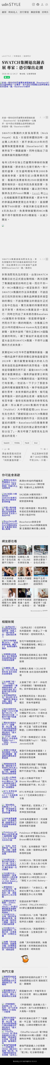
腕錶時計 (27, 56)
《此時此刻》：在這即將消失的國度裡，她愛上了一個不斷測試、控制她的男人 (33, 631)
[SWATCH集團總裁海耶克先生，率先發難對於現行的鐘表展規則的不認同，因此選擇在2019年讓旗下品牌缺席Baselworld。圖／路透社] (25, 241)
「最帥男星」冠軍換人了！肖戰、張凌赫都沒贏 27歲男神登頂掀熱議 (33, 809)
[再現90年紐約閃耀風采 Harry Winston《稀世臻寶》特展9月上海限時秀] (10, 484)
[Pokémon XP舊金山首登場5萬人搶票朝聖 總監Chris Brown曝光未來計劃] (10, 836)
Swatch (6, 443)
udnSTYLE (6, 56)
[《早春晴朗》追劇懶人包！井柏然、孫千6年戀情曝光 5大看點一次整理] (10, 1008)
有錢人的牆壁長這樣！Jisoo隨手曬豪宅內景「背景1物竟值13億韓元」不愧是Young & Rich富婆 (25, 581)
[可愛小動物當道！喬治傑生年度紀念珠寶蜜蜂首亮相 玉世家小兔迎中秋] (10, 511)
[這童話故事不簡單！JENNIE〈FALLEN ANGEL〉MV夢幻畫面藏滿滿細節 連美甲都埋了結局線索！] (10, 905)
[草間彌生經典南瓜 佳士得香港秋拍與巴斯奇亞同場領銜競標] (10, 658)
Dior (36, 443)
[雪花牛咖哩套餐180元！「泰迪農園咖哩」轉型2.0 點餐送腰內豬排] (10, 644)
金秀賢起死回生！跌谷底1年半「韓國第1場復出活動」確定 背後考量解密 (33, 699)
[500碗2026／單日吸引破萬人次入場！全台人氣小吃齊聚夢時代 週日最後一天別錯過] (10, 864)
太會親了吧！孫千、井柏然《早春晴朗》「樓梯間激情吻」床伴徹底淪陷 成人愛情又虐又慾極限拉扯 (33, 687)
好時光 (45, 12)
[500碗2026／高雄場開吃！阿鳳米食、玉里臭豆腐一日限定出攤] (10, 932)
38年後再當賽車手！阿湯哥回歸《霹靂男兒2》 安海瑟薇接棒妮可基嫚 (33, 822)
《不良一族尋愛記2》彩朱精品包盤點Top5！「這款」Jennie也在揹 (33, 740)
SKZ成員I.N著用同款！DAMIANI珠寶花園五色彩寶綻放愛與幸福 (33, 498)
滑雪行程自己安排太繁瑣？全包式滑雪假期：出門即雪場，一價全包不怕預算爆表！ (40, 559)
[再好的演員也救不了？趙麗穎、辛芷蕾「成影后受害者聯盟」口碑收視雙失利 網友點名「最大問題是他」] (10, 727)
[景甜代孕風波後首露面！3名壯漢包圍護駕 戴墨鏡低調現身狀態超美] (10, 754)
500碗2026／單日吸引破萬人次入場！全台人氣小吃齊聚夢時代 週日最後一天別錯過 (33, 865)
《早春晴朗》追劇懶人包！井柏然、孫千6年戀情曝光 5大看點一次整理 (33, 1008)
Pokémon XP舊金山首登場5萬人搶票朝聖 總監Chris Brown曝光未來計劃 (33, 836)
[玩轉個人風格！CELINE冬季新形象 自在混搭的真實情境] (10, 672)
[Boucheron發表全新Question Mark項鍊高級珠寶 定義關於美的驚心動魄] (10, 525)
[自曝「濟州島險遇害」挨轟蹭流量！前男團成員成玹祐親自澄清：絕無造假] (10, 946)
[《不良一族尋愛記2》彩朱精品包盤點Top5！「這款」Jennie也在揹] (10, 740)
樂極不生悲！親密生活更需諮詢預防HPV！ (40, 581)
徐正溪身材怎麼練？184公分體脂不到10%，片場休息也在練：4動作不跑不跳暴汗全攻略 (33, 714)
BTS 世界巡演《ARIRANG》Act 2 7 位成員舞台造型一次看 (33, 795)
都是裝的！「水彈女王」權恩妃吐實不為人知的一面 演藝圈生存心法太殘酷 (33, 891)
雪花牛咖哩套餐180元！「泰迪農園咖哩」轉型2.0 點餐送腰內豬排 (33, 644)
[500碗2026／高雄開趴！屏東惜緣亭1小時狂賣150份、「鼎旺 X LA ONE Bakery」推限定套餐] (10, 877)
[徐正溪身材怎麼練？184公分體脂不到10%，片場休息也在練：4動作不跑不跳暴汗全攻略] (10, 713)
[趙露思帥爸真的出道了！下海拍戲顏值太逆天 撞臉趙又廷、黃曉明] (10, 981)
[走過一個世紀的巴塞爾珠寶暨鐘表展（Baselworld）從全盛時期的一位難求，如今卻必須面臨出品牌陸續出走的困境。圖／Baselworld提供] (25, 98)
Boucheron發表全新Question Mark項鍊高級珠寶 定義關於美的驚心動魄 (33, 525)
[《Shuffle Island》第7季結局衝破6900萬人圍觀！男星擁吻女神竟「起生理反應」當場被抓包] (10, 1035)
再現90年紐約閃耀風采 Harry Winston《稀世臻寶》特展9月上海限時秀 (32, 484)
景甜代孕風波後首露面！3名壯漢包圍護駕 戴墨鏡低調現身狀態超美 (33, 754)
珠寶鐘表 (17, 56)
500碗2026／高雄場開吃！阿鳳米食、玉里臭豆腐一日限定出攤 (33, 932)
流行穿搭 (24, 12)
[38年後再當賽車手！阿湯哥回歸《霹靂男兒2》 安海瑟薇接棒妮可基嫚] (10, 822)
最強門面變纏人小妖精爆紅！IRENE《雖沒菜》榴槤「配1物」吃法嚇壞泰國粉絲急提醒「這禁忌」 (33, 1050)
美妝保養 (35, 12)
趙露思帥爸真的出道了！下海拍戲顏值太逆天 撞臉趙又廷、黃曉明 (33, 980)
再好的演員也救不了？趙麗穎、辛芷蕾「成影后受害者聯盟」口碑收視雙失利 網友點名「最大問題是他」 (33, 728)
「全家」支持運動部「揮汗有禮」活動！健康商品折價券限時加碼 (33, 850)
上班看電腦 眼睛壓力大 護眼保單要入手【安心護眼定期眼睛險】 (9, 602)
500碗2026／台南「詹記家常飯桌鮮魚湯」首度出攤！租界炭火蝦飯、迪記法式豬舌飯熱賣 (33, 919)
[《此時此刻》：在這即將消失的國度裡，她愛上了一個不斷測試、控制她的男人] (10, 631)
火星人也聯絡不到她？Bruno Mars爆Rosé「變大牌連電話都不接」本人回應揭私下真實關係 (33, 782)
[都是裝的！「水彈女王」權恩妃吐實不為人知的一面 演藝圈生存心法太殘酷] (10, 891)
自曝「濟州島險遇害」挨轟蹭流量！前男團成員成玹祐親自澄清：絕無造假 (33, 945)
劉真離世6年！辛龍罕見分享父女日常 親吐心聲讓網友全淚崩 (33, 994)
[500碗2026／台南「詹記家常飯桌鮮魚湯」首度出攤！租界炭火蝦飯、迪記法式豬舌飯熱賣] (10, 918)
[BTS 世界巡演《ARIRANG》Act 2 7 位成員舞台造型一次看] (10, 795)
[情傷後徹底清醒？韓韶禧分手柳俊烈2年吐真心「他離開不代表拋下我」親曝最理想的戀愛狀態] (10, 768)
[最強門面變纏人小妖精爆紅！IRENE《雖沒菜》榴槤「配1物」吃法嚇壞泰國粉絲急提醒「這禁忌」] (10, 1049)
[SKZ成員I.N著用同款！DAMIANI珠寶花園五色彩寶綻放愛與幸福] (10, 498)
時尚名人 (13, 12)
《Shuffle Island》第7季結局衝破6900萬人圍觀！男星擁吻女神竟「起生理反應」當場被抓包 (33, 1036)
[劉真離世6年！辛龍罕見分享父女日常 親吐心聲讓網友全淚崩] (10, 994)
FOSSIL (17, 443)
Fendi (27, 443)
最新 (4, 12)
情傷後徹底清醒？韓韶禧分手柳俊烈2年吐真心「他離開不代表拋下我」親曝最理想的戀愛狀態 (33, 769)
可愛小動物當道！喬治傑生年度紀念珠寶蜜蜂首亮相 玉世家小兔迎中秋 (33, 511)
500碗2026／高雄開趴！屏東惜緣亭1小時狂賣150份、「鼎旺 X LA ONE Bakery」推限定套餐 (33, 878)
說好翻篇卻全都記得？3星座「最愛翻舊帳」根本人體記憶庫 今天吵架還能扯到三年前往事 (40, 602)
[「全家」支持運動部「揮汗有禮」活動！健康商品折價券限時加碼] (10, 850)
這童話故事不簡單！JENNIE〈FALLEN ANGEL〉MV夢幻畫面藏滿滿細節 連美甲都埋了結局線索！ (33, 906)
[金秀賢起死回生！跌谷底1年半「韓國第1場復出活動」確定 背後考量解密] (10, 699)
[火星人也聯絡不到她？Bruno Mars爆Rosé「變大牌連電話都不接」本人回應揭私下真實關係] (10, 781)
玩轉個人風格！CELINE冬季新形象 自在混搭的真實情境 (25, 559)
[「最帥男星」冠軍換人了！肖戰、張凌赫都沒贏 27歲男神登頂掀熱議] (10, 809)
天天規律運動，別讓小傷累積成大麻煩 (9, 581)
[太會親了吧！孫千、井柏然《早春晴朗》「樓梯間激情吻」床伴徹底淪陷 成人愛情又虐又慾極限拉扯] (10, 686)
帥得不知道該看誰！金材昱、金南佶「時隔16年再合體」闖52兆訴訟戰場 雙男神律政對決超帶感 (25, 602)
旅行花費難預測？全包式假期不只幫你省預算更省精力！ (9, 559)
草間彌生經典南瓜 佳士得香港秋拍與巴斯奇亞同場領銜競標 (33, 658)
